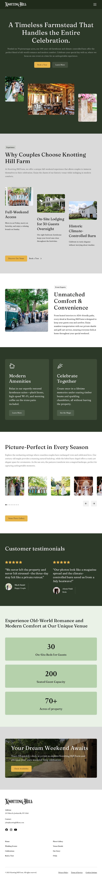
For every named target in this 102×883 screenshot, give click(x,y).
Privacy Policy (63, 872)
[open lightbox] (14, 486)
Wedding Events (11, 846)
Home (7, 841)
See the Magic (65, 413)
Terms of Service (77, 872)
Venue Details (58, 846)
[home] (15, 4)
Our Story (56, 851)
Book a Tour (42, 65)
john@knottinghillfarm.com (14, 822)
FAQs (55, 856)
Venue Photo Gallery (16, 518)
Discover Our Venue (16, 258)
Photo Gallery (58, 841)
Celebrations (9, 851)
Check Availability (21, 768)
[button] (94, 4)
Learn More (60, 65)
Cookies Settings (91, 872)
